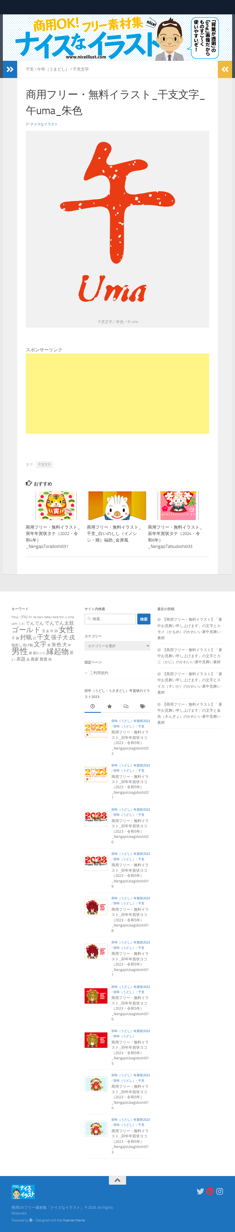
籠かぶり (39, 653)
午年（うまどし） (53, 69)
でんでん (35, 623)
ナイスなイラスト (44, 124)
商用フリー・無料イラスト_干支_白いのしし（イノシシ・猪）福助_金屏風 (114, 534)
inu (24, 616)
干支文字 (81, 69)
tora (55, 617)
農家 (35, 659)
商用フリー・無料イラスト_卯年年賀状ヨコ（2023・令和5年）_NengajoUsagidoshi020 (130, 831)
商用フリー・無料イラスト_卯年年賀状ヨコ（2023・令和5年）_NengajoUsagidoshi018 (130, 920)
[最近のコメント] (125, 707)
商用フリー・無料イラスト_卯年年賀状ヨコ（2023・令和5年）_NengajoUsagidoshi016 (130, 1008)
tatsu (48, 617)
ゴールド (26, 630)
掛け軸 (28, 645)
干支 (30, 69)
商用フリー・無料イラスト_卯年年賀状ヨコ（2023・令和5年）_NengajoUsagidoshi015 (130, 1053)
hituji (15, 617)
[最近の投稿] (93, 707)
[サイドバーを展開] (10, 69)
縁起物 (57, 651)
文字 (40, 644)
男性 (19, 651)
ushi (14, 623)
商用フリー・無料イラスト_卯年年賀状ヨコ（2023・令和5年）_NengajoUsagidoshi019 (130, 875)
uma (71, 617)
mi (30, 617)
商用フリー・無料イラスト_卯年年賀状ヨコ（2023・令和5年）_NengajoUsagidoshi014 (130, 1097)
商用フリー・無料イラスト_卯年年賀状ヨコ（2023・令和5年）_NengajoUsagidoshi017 (130, 964)
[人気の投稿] (109, 707)
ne (34, 617)
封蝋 (26, 637)
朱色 (56, 644)
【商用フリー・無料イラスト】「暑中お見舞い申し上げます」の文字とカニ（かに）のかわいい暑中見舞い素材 (189, 656)
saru (40, 617)
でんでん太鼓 (59, 623)
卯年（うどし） (124, 726)
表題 (21, 659)
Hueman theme (74, 1220)
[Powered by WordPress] (31, 1220)
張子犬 (59, 637)
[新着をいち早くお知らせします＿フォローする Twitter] (200, 1191)
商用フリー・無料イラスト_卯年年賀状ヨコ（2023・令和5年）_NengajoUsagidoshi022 (130, 743)
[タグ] (142, 707)
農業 (44, 659)
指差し (16, 645)
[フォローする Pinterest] (210, 1191)
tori (61, 617)
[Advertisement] (117, 393)
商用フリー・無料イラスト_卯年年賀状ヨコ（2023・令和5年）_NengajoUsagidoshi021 (130, 787)
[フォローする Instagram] (220, 1191)
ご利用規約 (99, 673)
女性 (66, 629)
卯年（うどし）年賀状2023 (130, 721)
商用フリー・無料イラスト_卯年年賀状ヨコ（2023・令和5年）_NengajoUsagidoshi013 (130, 1141)
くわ (21, 624)
